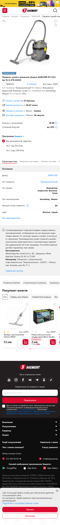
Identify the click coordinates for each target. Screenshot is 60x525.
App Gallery (52, 468)
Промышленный (49, 181)
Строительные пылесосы (34, 282)
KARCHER (53, 175)
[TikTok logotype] (51, 380)
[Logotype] (30, 10)
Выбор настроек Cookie (11, 453)
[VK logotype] (30, 380)
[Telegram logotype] (37, 380)
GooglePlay (12, 468)
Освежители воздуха (41, 296)
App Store (32, 468)
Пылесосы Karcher (11, 282)
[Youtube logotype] (9, 380)
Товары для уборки (19, 296)
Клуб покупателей (11, 442)
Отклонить (30, 515)
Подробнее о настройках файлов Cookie (20, 503)
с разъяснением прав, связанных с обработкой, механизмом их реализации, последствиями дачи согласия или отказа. (31, 411)
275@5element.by (50, 459)
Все (5, 296)
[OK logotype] (44, 380)
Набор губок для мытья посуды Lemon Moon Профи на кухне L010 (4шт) (42, 336)
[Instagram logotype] (16, 380)
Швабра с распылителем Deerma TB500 (14, 335)
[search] (54, 10)
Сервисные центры (14, 270)
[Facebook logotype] (23, 380)
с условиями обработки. (27, 409)
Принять (30, 509)
